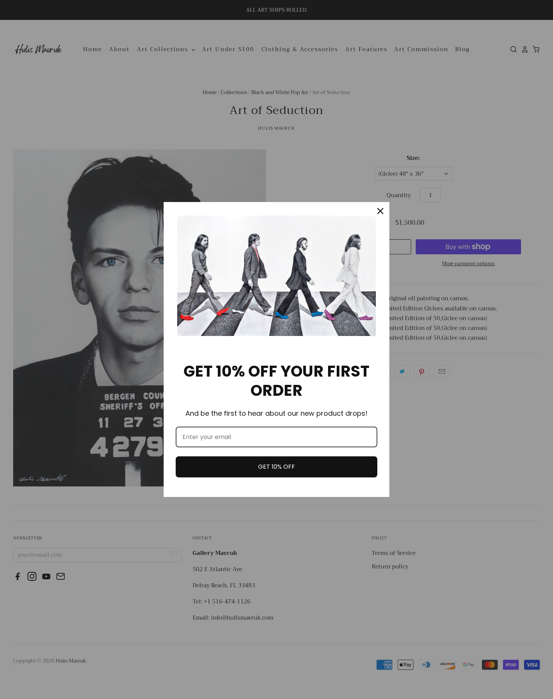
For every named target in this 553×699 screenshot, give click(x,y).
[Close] (380, 211)
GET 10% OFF (276, 466)
